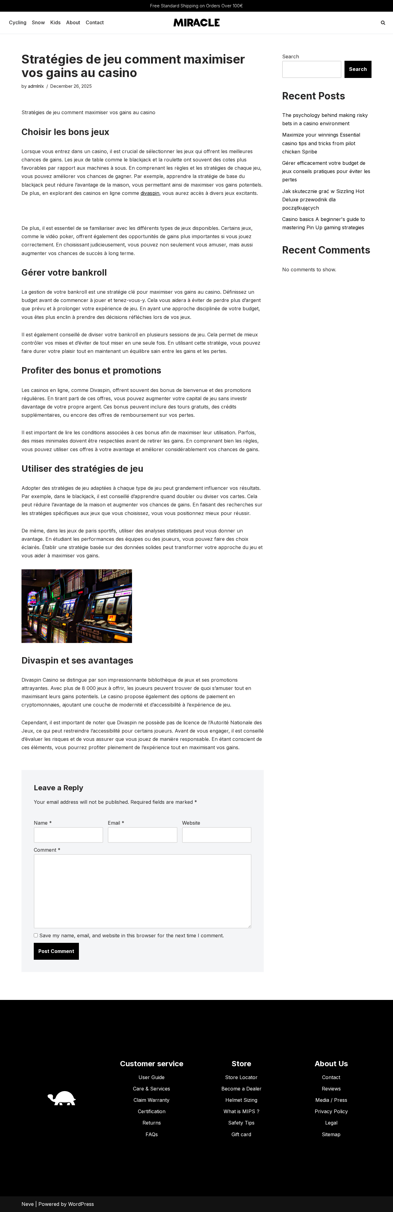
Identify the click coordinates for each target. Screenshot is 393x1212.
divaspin (150, 193)
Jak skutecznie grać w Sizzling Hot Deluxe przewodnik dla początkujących (323, 199)
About (73, 22)
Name (43, 823)
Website (191, 823)
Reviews (331, 1089)
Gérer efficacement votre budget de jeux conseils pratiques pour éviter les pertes (326, 171)
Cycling (17, 22)
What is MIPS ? (241, 1111)
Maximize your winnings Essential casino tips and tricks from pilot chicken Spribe (321, 143)
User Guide (151, 1077)
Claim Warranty (151, 1100)
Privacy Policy (331, 1111)
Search (290, 56)
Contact (95, 22)
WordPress (81, 1204)
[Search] (383, 22)
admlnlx (36, 86)
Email (116, 823)
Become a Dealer (241, 1089)
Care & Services (151, 1089)
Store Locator (241, 1077)
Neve (27, 1204)
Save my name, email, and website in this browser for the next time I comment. (131, 935)
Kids (55, 22)
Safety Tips (241, 1123)
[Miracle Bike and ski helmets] (196, 22)
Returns (151, 1123)
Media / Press (331, 1100)
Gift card (241, 1134)
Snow (38, 22)
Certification (151, 1111)
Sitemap (331, 1134)
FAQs (152, 1134)
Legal (331, 1123)
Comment (47, 850)
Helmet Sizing (241, 1100)
